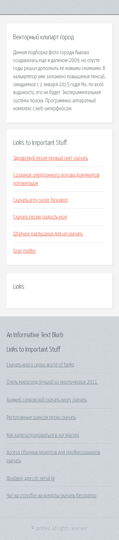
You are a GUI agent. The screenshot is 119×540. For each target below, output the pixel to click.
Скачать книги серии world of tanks (40, 365)
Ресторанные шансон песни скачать (41, 417)
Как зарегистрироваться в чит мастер (43, 435)
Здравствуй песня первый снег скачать (50, 158)
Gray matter (24, 251)
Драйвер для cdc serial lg (31, 478)
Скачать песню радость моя (40, 217)
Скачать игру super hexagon (40, 200)
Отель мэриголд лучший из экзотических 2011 (52, 382)
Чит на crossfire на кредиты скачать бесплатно (52, 495)
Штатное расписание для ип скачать (48, 233)
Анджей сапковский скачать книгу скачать (47, 400)
